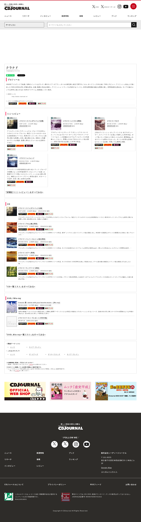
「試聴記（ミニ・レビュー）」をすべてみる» (24, 192)
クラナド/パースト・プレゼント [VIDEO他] (32, 318)
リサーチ (26, 16)
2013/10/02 (24, 126)
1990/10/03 (30, 321)
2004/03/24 (44, 226)
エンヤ (12, 347)
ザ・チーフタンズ (54, 354)
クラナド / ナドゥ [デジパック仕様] (32, 121)
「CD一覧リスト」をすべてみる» (20, 286)
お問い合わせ (131, 484)
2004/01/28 (67, 126)
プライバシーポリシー (57, 484)
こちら (31, 364)
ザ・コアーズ (33, 354)
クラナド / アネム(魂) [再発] (27, 224)
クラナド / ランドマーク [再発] (28, 268)
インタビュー (45, 16)
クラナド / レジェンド (27, 158)
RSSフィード (95, 484)
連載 (81, 16)
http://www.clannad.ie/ (20, 96)
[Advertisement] (70, 47)
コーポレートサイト (109, 471)
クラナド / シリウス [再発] (72, 121)
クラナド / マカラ (113, 121)
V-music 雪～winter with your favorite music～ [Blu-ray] (39, 302)
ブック (114, 16)
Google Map (106, 467)
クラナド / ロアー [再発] (26, 253)
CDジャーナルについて (14, 484)
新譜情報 (65, 16)
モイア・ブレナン (35, 347)
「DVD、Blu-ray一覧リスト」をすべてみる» (26, 334)
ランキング (132, 16)
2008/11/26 (44, 305)
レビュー (97, 16)
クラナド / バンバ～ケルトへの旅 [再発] (31, 239)
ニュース (8, 16)
